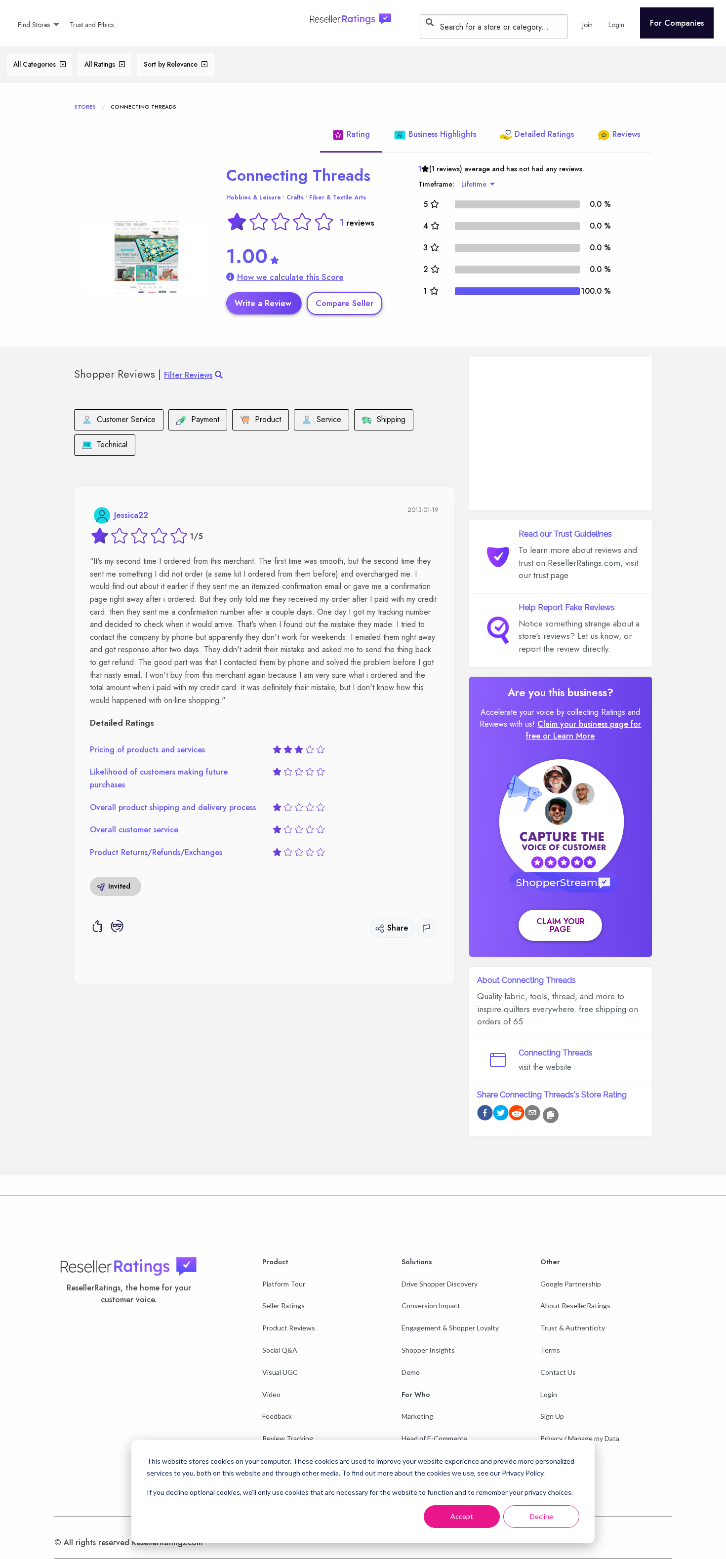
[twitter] (501, 1114)
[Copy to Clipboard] (551, 1115)
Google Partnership (570, 1284)
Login (548, 1394)
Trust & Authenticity (572, 1328)
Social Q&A (279, 1350)
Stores (85, 107)
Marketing (417, 1416)
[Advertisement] (560, 433)
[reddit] (516, 1114)
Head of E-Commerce (434, 1438)
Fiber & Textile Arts (337, 197)
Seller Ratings (283, 1305)
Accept (461, 1516)
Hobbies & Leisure (253, 197)
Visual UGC (280, 1372)
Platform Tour (283, 1284)
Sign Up (552, 1416)
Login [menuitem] (616, 25)
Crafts (295, 197)
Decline (541, 1516)
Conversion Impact (431, 1305)
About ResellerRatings (575, 1305)
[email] (532, 1114)
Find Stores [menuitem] (34, 25)
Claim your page (560, 925)
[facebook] (485, 1114)
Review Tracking (287, 1438)
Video (271, 1394)
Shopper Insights (428, 1350)
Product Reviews (288, 1328)
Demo (411, 1372)
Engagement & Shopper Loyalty (450, 1328)
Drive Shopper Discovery (440, 1284)
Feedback (277, 1416)
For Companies (677, 23)
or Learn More (569, 735)
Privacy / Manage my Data (579, 1438)
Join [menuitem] (587, 25)
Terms (550, 1350)
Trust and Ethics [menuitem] (92, 25)
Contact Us (558, 1372)
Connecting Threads (298, 175)
